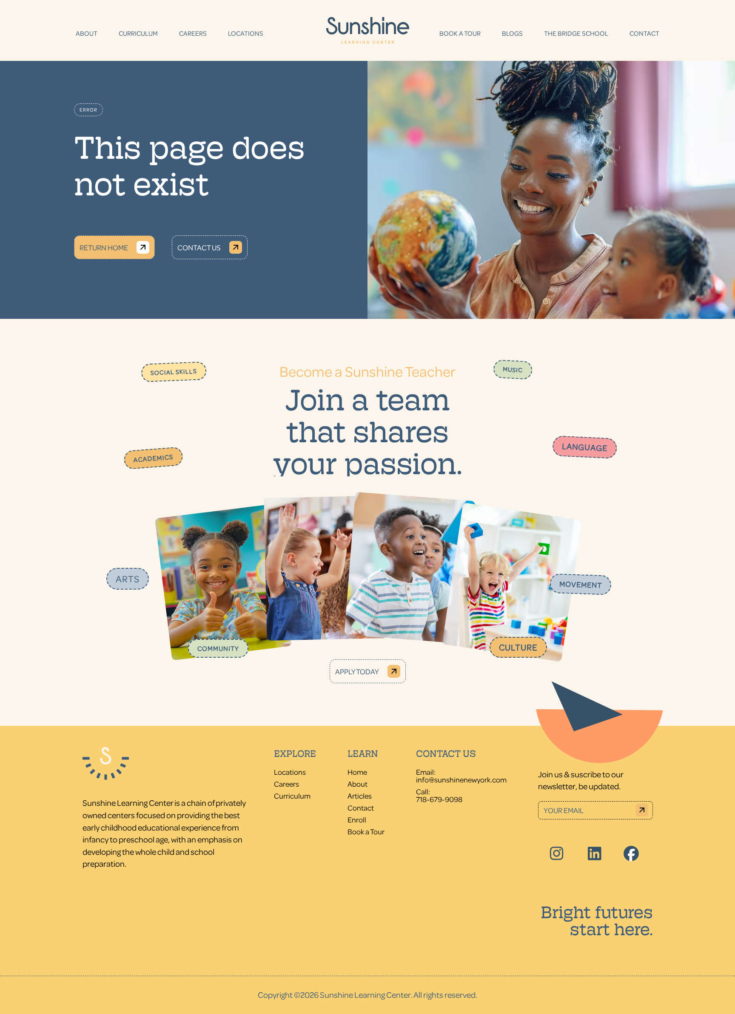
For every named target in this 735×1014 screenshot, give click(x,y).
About (86, 33)
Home (357, 772)
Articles (360, 795)
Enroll (357, 819)
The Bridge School (576, 33)
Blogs (512, 33)
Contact (644, 33)
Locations (245, 33)
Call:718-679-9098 (439, 795)
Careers (193, 33)
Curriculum (138, 33)
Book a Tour (460, 33)
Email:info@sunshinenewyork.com (461, 775)
